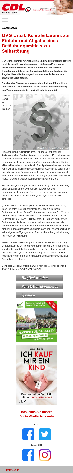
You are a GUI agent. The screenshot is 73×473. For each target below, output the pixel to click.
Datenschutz (12, 470)
